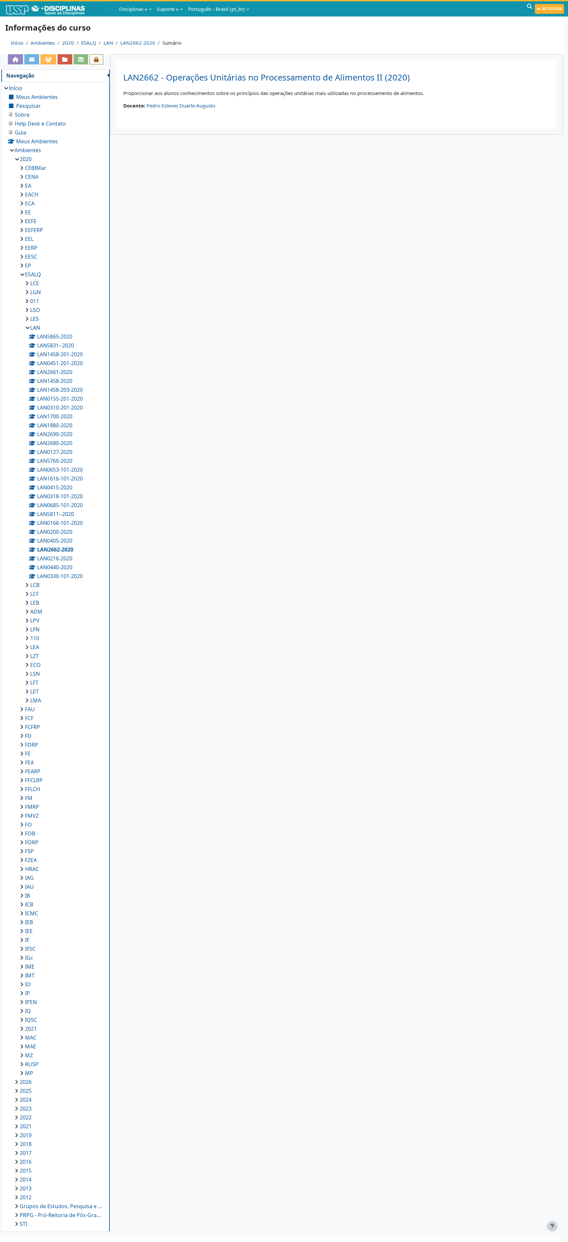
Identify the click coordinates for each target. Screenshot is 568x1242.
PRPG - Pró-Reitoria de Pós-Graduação (61, 1215)
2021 (31, 1028)
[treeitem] (55, 656)
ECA (30, 203)
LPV (34, 620)
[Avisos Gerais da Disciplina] (31, 59)
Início (17, 42)
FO (28, 824)
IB (27, 895)
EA (28, 185)
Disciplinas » (133, 9)
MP (29, 1073)
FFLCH (32, 789)
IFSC (30, 948)
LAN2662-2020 (137, 42)
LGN (35, 292)
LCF (34, 594)
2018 (26, 1144)
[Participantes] (48, 59)
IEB (29, 922)
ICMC (31, 913)
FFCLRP (34, 780)
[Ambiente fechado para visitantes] (96, 59)
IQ (28, 1011)
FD (28, 735)
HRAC (32, 869)
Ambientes (43, 42)
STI (23, 1224)
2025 (26, 1090)
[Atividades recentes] (65, 59)
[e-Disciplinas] (55, 9)
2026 (26, 1082)
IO (28, 984)
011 (34, 301)
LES (34, 318)
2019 (26, 1135)
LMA (35, 700)
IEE (29, 931)
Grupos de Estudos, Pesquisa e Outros (61, 1206)
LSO (35, 310)
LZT (34, 656)
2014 (26, 1179)
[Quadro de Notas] (81, 59)
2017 (26, 1153)
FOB (30, 833)
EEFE (30, 221)
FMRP (32, 806)
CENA (31, 176)
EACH (31, 194)
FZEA (31, 860)
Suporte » (167, 9)
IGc (29, 957)
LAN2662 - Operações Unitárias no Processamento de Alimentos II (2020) (266, 77)
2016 (26, 1161)
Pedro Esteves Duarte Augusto (181, 105)
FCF (29, 718)
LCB (34, 585)
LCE (34, 283)
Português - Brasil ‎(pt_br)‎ (216, 9)
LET (34, 691)
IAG (29, 877)
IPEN (31, 1002)
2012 (26, 1197)
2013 (26, 1188)
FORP (31, 842)
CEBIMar (35, 168)
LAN (108, 42)
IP (27, 993)
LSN (35, 673)
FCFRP (32, 727)
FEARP (32, 771)
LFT (34, 682)
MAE (30, 1046)
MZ (29, 1055)
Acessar (551, 9)
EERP (31, 247)
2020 (68, 42)
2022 (26, 1117)
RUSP (31, 1064)
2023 (26, 1108)
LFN (34, 629)
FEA (29, 762)
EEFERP (34, 230)
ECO (35, 664)
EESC (31, 256)
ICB (29, 904)
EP (28, 265)
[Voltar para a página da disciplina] (15, 59)
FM (29, 798)
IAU (29, 886)
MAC (30, 1037)
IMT (30, 975)
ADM (36, 611)
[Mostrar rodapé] (552, 1226)
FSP (29, 851)
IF (27, 940)
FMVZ (32, 815)
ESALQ (88, 42)
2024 (26, 1099)
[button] (529, 9)
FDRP (31, 744)
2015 (26, 1170)
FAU (30, 709)
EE (28, 212)
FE (28, 753)
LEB (34, 602)
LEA (34, 647)
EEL (29, 239)
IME (30, 966)
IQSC (31, 1019)
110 (34, 638)
